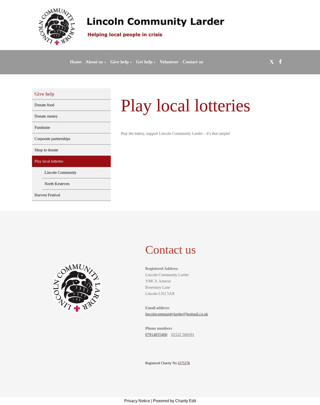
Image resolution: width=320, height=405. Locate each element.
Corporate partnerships (52, 139)
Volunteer (169, 61)
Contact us (192, 61)
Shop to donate (46, 150)
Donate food (44, 105)
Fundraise (42, 127)
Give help (119, 61)
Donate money (46, 116)
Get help (144, 61)
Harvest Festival (47, 195)
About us (94, 61)
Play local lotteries (48, 161)
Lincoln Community (60, 172)
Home (76, 61)
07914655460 (156, 334)
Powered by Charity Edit (174, 401)
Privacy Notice (137, 401)
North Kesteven (57, 184)
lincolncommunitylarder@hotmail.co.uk (176, 314)
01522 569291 (182, 334)
